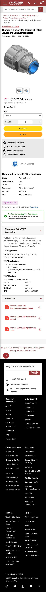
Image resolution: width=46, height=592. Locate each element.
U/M (5, 111)
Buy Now (23, 134)
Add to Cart (23, 128)
